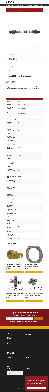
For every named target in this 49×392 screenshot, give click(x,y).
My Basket (28, 362)
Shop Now (9, 370)
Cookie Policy (28, 375)
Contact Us (9, 366)
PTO (37, 79)
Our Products (28, 364)
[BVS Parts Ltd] (11, 2)
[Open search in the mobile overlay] (40, 2)
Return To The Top (23, 327)
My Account (28, 360)
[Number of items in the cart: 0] (43, 2)
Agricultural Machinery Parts (31, 336)
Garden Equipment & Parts (31, 338)
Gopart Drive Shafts (24, 79)
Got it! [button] (36, 387)
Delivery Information (10, 66)
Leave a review (40, 54)
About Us (8, 360)
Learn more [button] (29, 384)
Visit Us (8, 368)
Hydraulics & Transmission (32, 79)
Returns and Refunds (10, 364)
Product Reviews (9, 70)
